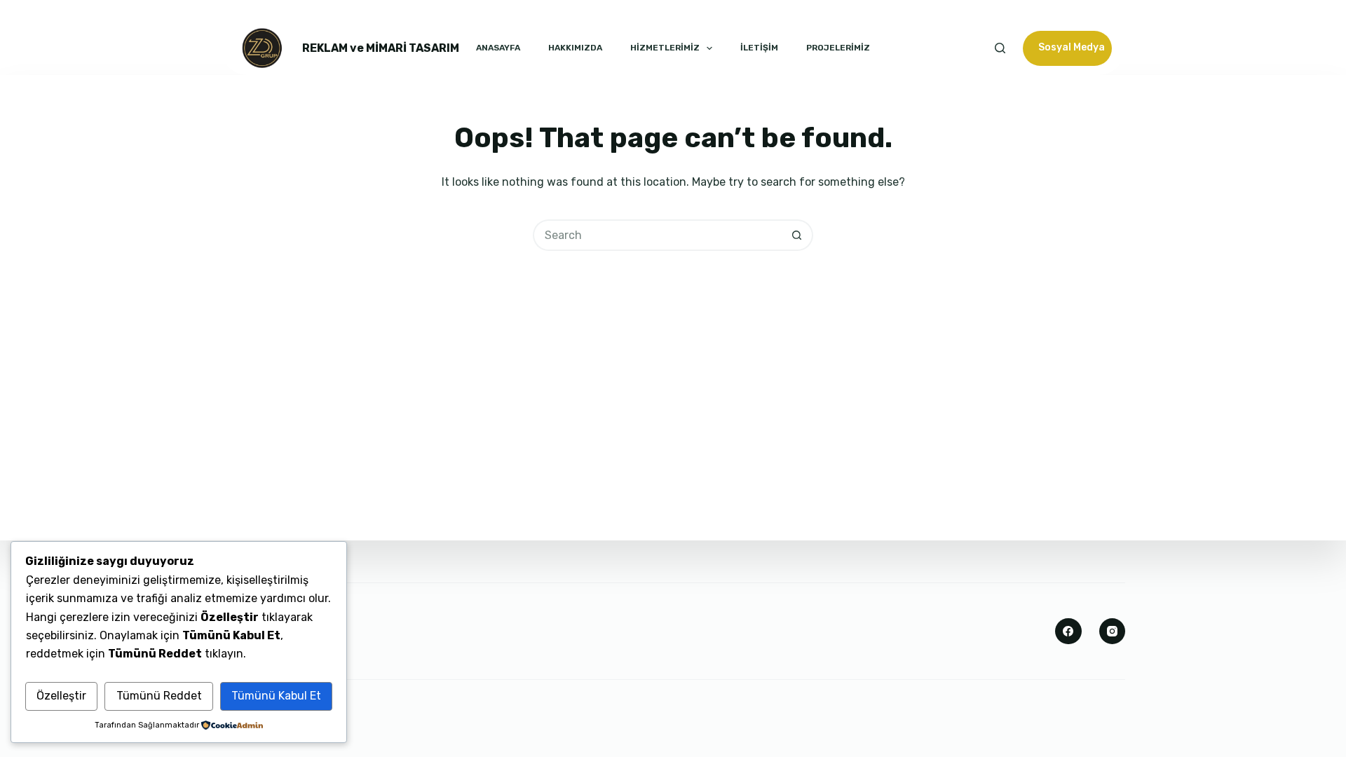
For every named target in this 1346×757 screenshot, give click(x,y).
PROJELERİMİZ (838, 48)
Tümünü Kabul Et (276, 695)
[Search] (1000, 48)
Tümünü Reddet (159, 695)
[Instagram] (1112, 631)
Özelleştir (61, 695)
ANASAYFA (498, 48)
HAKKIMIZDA (575, 48)
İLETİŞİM (759, 48)
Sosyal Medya (1071, 47)
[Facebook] (1068, 631)
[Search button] (797, 235)
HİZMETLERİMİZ (665, 48)
